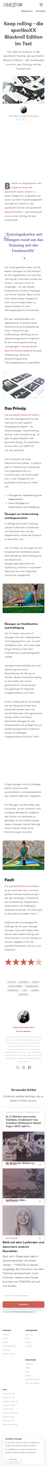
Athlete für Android (10, 1401)
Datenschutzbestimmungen (23, 1312)
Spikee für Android (10, 1424)
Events (28, 1342)
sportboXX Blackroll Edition (24, 414)
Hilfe (27, 1372)
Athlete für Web (9, 1394)
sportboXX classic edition (19, 191)
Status (28, 1375)
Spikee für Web (8, 1417)
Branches (6, 1350)
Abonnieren (24, 1304)
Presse (28, 1368)
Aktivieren (13, 1459)
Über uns (29, 1335)
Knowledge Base (9, 1346)
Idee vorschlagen (32, 1383)
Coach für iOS (8, 1409)
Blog (27, 1338)
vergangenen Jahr (32, 183)
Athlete (5, 1335)
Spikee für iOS (8, 1420)
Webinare (29, 1364)
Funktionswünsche (32, 1379)
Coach (5, 1338)
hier (11, 450)
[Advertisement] (23, 150)
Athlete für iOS (8, 1398)
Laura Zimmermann (31, 116)
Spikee (5, 1342)
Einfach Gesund (9, 1354)
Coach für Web (8, 1405)
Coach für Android (10, 1413)
